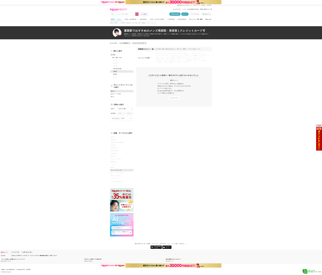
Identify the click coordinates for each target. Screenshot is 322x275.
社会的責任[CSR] (20, 269)
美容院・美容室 (113, 23)
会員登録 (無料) (175, 14)
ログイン (185, 14)
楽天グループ (197, 5)
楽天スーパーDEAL (116, 94)
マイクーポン (195, 14)
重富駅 (143, 23)
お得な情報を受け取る (193, 9)
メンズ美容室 (122, 23)
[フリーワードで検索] (137, 14)
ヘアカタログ (171, 19)
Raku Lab (208, 19)
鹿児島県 (129, 23)
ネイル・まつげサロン (131, 19)
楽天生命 (203, 5)
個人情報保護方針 (10, 269)
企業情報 (3, 269)
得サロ (112, 96)
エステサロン (143, 19)
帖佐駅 (115, 74)
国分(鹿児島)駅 (117, 68)
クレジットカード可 (138, 43)
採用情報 (28, 269)
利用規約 (148, 243)
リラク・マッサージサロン (157, 19)
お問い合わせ (162, 243)
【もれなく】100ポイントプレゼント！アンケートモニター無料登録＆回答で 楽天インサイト (34, 255)
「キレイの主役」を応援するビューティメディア (13, 259)
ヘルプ (184, 9)
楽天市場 (209, 5)
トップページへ (174, 98)
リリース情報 (175, 243)
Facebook (181, 243)
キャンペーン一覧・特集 (196, 19)
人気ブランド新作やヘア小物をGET (93, 259)
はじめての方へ (177, 9)
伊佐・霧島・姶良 (136, 23)
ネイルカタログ (182, 19)
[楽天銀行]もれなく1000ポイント (184, 5)
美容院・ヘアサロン (116, 19)
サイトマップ (155, 243)
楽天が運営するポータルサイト (173, 259)
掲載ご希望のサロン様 (206, 9)
